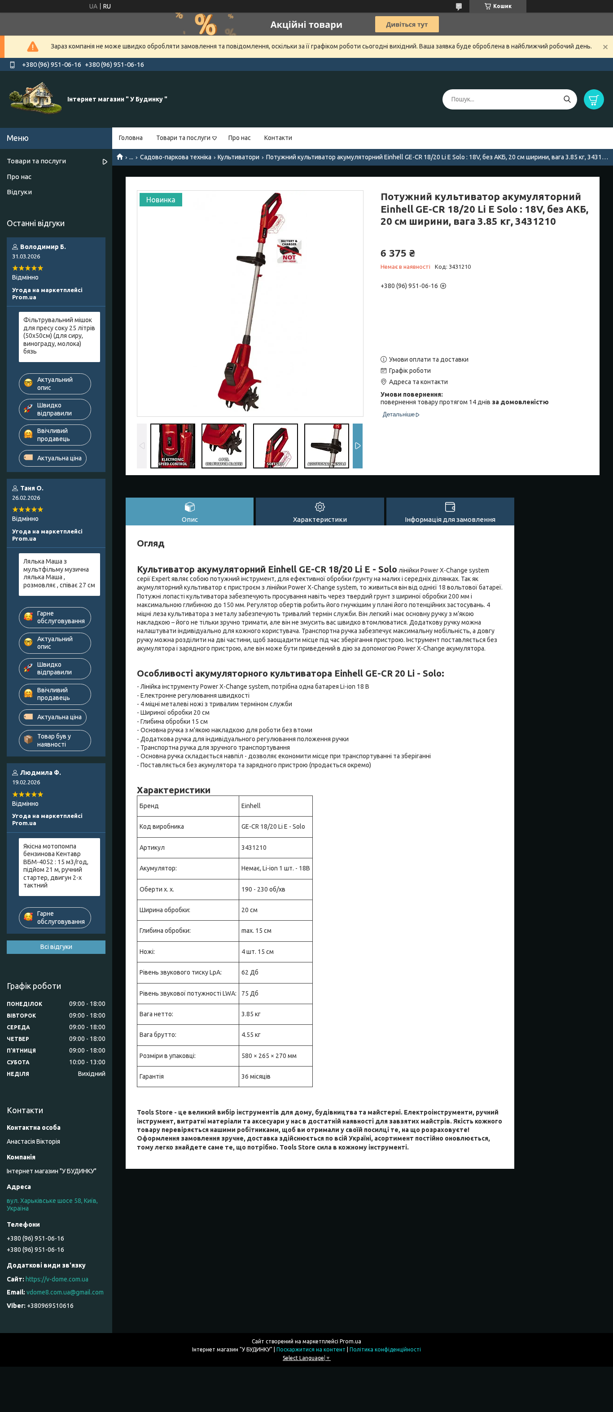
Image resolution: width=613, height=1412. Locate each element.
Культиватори (238, 157)
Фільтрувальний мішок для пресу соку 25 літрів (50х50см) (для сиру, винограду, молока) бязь (59, 335)
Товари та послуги (183, 137)
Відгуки (19, 192)
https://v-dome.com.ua (57, 1279)
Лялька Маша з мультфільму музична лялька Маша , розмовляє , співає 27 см (59, 573)
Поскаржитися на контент (311, 1349)
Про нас (239, 137)
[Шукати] (567, 99)
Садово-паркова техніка (175, 157)
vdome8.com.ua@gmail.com (65, 1292)
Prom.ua (350, 1341)
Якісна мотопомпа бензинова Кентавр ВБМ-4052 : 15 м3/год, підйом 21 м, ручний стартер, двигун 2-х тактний (55, 866)
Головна (131, 137)
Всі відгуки (56, 946)
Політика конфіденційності (385, 1349)
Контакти (278, 137)
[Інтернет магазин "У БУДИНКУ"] (36, 98)
